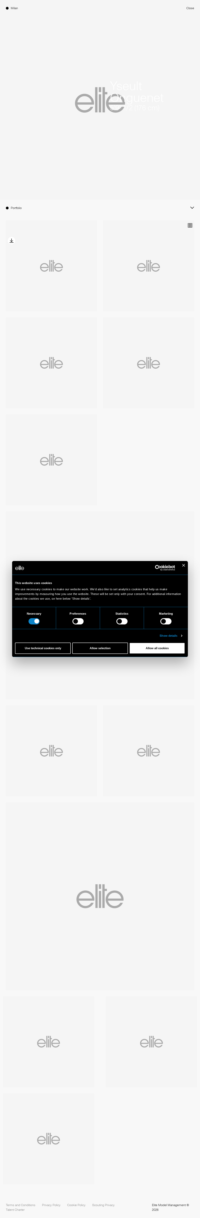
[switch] (78, 621)
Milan (14, 8)
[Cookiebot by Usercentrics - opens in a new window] (158, 568)
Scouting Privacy (103, 1205)
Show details (168, 635)
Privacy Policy (51, 1205)
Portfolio (16, 208)
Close (190, 8)
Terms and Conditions (20, 1205)
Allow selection (100, 648)
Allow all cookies (157, 648)
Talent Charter (15, 1210)
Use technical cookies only (43, 648)
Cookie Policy (76, 1205)
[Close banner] (183, 568)
